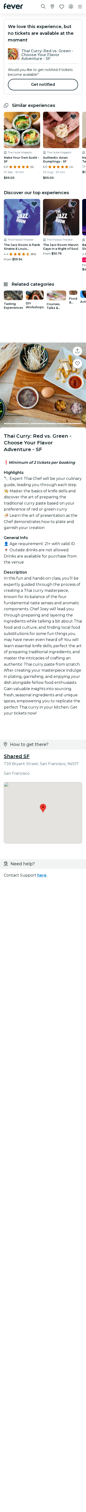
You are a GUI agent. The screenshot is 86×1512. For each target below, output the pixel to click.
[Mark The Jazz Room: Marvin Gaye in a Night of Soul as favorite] (73, 204)
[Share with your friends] (77, 351)
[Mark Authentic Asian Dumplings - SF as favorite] (73, 117)
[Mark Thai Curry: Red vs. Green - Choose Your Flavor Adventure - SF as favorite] (77, 363)
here (42, 875)
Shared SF (17, 756)
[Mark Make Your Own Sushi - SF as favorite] (34, 117)
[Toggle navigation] (80, 7)
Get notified (43, 84)
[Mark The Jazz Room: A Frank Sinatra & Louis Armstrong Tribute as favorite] (34, 204)
